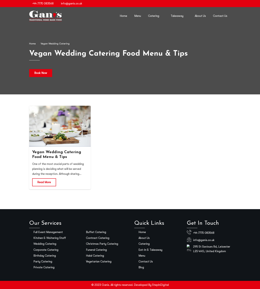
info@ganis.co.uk (204, 240)
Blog (141, 267)
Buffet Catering (96, 232)
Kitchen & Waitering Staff (49, 238)
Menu (141, 255)
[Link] (45, 16)
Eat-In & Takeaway (150, 249)
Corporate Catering (45, 249)
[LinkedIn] (222, 3)
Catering (144, 243)
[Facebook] (205, 3)
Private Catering (43, 267)
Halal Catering (95, 255)
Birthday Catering (44, 255)
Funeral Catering (96, 249)
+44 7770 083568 (203, 232)
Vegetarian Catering (98, 261)
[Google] (228, 3)
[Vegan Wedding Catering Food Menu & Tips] (60, 126)
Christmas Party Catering (102, 243)
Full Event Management (48, 232)
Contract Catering (97, 238)
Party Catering (42, 261)
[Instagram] (211, 3)
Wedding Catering (44, 243)
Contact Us (145, 261)
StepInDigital (160, 285)
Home (142, 232)
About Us (144, 238)
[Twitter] (216, 3)
